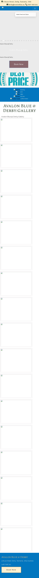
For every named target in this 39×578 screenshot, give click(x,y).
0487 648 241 (32, 5)
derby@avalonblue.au (17, 5)
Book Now (18, 64)
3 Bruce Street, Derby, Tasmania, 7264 (17, 2)
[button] (1, 41)
